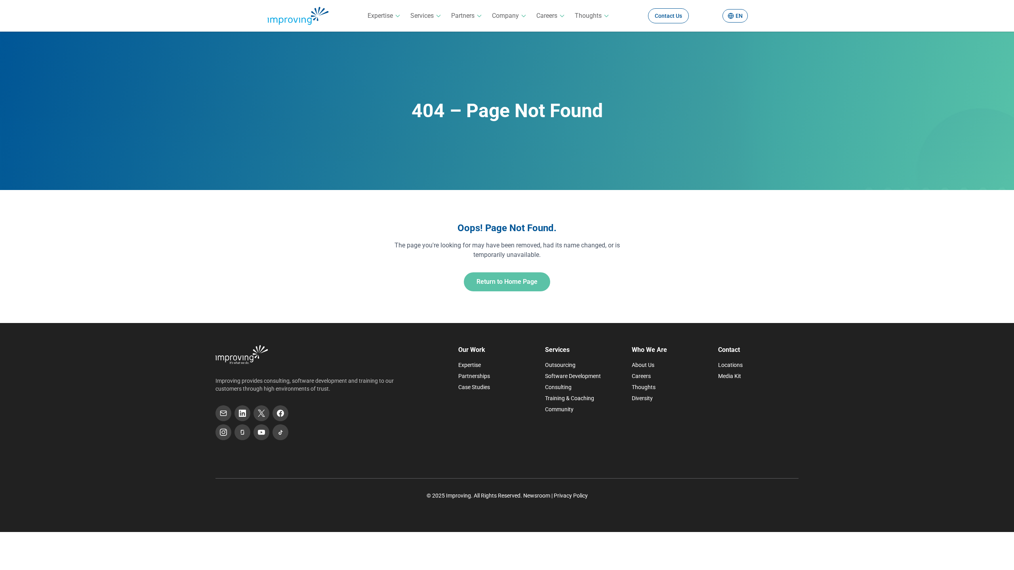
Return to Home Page (507, 281)
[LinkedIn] (242, 413)
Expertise (380, 15)
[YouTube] (261, 432)
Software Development (573, 376)
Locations (730, 365)
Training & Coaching (569, 398)
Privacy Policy (571, 495)
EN (739, 16)
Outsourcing (560, 365)
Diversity (642, 398)
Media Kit (729, 376)
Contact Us (668, 16)
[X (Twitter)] (261, 413)
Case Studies (474, 387)
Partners (463, 15)
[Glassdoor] (242, 432)
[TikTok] (280, 432)
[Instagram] (223, 432)
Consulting (558, 387)
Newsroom (536, 495)
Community (559, 409)
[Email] (223, 413)
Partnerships (474, 376)
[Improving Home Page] (241, 354)
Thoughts (588, 15)
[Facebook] (280, 413)
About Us (643, 365)
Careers (546, 15)
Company (505, 15)
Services (422, 15)
